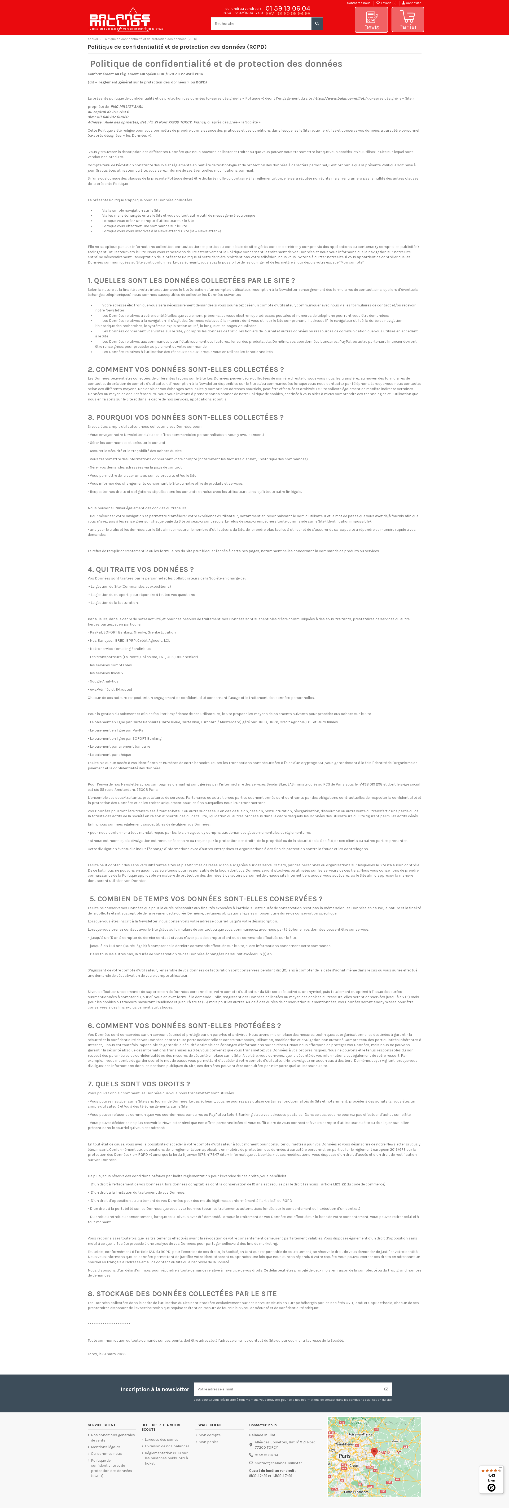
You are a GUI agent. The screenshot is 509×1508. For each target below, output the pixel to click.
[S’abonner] (386, 1389)
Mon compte (210, 1435)
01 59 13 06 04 (288, 8)
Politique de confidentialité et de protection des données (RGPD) (111, 1468)
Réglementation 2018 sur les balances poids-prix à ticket (166, 1458)
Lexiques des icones (161, 1439)
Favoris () (388, 3)
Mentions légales (105, 1447)
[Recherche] (317, 23)
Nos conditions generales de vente (113, 1438)
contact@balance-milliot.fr (278, 1463)
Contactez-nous (359, 3)
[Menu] (500, 1468)
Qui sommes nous (106, 1453)
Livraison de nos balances (167, 1446)
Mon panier (208, 1442)
